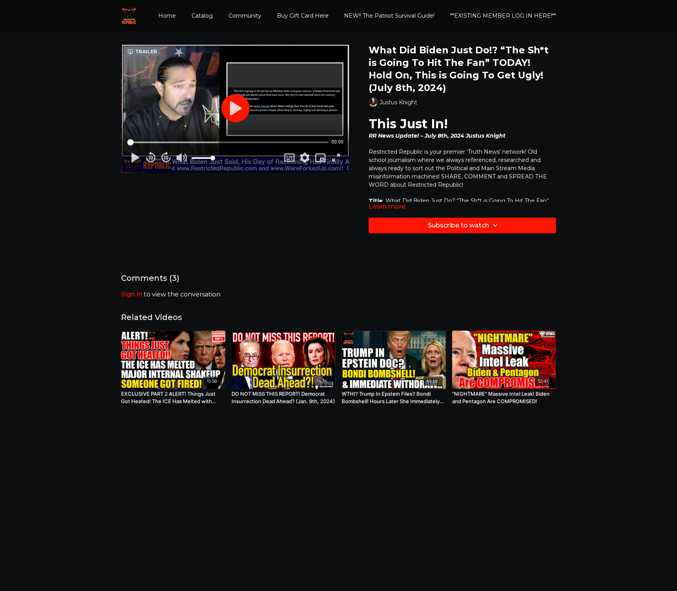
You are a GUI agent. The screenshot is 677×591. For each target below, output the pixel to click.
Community (244, 15)
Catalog (202, 15)
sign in (131, 294)
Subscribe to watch (458, 225)
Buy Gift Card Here (303, 15)
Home (167, 15)
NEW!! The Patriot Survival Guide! (389, 15)
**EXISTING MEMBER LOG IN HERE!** (503, 15)
